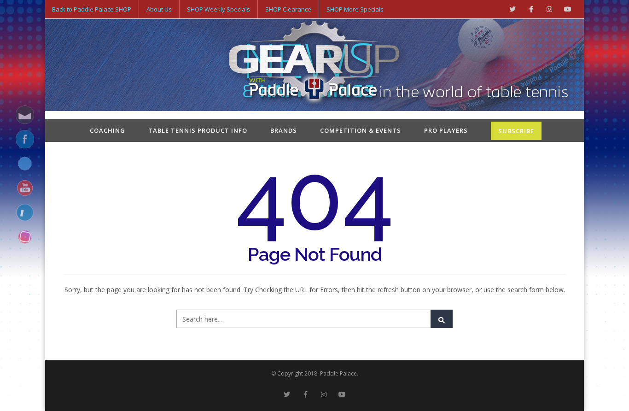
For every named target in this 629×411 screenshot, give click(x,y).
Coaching (107, 130)
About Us (159, 9)
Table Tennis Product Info (197, 130)
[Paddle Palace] (314, 66)
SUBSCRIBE (516, 131)
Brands (283, 130)
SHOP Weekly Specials (218, 9)
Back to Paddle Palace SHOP (91, 9)
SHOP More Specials (355, 9)
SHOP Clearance (288, 9)
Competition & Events (360, 130)
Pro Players (446, 130)
